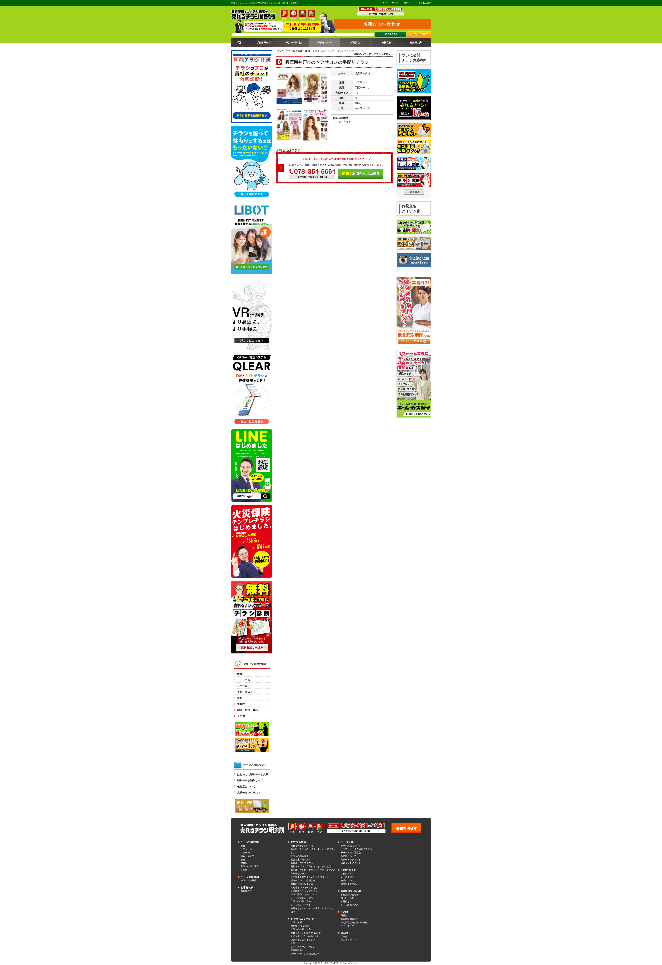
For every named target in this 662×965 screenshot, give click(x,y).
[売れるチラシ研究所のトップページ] (239, 45)
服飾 (239, 698)
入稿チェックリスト (248, 792)
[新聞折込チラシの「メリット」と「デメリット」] (414, 137)
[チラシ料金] (294, 45)
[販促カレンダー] (414, 250)
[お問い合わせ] (334, 182)
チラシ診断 (296, 922)
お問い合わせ (347, 898)
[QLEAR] (251, 425)
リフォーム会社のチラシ (250, 34)
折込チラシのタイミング (303, 940)
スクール (242, 685)
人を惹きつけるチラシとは (304, 887)
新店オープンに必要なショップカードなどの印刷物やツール (313, 872)
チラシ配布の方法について (304, 894)
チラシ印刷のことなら (302, 898)
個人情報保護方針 (350, 919)
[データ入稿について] (419, 36)
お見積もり (346, 901)
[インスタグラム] (414, 267)
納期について (347, 880)
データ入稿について (351, 845)
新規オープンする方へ (302, 863)
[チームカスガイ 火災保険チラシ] (251, 576)
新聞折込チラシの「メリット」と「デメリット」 (313, 851)
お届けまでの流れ (350, 884)
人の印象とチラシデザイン (304, 891)
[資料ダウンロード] (385, 45)
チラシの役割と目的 (301, 901)
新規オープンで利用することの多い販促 (311, 866)
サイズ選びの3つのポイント (305, 936)
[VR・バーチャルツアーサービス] (251, 349)
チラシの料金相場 (300, 856)
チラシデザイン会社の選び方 (305, 954)
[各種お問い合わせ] (406, 832)
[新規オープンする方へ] (414, 154)
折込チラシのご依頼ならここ (305, 880)
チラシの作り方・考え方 (303, 929)
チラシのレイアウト (301, 905)
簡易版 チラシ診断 (300, 926)
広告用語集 (296, 950)
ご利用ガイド (347, 873)
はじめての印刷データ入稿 (252, 774)
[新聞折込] (355, 45)
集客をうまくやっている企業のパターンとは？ (312, 910)
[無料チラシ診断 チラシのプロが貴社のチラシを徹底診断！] (251, 121)
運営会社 (408, 3)
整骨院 (241, 704)
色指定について (246, 786)
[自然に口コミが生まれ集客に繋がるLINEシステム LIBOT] (251, 273)
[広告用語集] (414, 234)
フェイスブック (348, 940)
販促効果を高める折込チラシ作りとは (310, 877)
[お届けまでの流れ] (391, 36)
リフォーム (243, 679)
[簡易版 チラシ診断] (414, 170)
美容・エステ (312, 51)
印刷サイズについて (351, 863)
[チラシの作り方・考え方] (252, 736)
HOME (279, 51)
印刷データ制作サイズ (250, 780)
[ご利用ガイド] (263, 45)
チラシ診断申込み (350, 905)
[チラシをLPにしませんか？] (251, 197)
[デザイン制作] (324, 45)
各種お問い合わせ (382, 24)
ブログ (344, 936)
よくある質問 (425, 3)
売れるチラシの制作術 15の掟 (306, 933)
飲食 (239, 673)
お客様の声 (246, 891)
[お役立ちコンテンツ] (413, 194)
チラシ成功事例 (248, 880)
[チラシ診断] (251, 652)
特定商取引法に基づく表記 (354, 922)
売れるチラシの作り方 (302, 845)
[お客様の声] (416, 45)
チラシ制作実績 (294, 51)
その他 (241, 716)
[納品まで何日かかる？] (252, 813)
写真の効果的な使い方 (302, 884)
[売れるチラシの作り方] (252, 752)
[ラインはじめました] (251, 500)
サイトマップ (392, 3)
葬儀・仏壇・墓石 (247, 710)
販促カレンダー (298, 943)
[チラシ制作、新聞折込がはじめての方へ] (414, 93)
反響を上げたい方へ (301, 859)
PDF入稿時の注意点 (351, 852)
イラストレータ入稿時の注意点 (356, 849)
